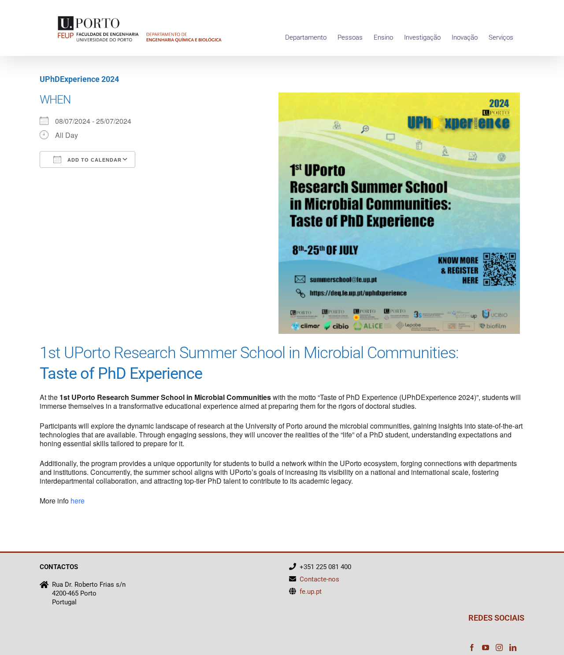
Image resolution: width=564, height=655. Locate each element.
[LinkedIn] (512, 647)
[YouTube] (485, 647)
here (77, 501)
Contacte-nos (319, 579)
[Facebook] (471, 647)
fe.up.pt (311, 592)
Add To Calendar (94, 160)
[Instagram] (499, 647)
